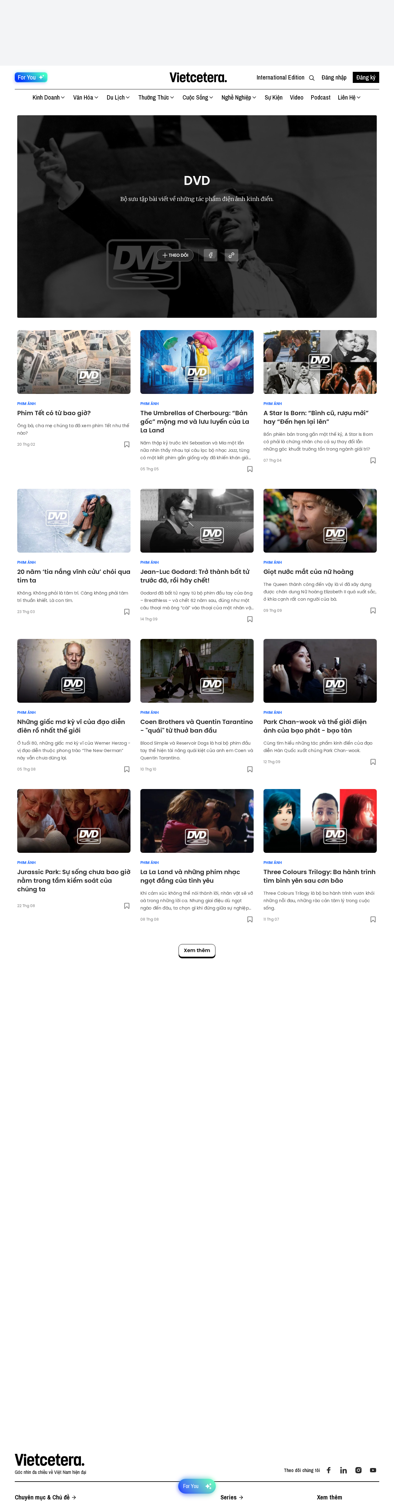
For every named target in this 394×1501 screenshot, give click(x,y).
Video (297, 97)
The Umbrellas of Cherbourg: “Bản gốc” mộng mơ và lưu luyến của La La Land (194, 422)
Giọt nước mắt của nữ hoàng (308, 571)
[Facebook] (329, 1470)
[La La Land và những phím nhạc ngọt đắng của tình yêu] (197, 821)
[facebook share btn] (210, 255)
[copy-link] (231, 255)
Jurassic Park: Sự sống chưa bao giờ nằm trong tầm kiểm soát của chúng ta (74, 881)
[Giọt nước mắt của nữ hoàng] (320, 521)
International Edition (280, 77)
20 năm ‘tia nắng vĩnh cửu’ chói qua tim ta (74, 576)
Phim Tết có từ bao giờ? (54, 413)
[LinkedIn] (343, 1470)
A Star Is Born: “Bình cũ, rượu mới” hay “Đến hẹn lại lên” (316, 417)
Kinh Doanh (46, 97)
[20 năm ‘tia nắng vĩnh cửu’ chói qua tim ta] (74, 521)
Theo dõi (178, 255)
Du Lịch (116, 97)
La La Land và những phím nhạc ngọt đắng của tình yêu (190, 876)
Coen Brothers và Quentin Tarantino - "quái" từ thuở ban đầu (196, 726)
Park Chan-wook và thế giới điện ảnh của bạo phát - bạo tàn (315, 726)
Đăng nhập (334, 77)
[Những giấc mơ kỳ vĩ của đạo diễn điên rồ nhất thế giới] (74, 671)
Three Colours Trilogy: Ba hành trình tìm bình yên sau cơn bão (319, 876)
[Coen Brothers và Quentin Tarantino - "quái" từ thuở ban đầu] (197, 671)
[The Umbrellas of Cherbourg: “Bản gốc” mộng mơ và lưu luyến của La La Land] (197, 362)
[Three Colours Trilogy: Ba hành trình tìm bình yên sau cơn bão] (320, 821)
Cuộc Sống (195, 97)
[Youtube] (373, 1470)
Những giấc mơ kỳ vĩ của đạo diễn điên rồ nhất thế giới (71, 726)
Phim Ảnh (26, 404)
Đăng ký (366, 77)
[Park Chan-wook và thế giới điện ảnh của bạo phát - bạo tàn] (320, 671)
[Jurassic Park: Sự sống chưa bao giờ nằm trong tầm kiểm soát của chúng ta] (74, 821)
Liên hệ (347, 97)
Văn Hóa (83, 97)
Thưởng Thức (153, 97)
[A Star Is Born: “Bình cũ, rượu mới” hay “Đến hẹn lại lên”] (320, 362)
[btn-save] (127, 444)
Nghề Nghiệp (236, 97)
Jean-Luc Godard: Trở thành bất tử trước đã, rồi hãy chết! (194, 576)
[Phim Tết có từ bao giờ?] (74, 362)
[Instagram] (358, 1470)
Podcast (321, 97)
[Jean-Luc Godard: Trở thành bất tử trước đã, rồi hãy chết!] (197, 521)
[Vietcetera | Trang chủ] (198, 77)
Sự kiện (274, 97)
